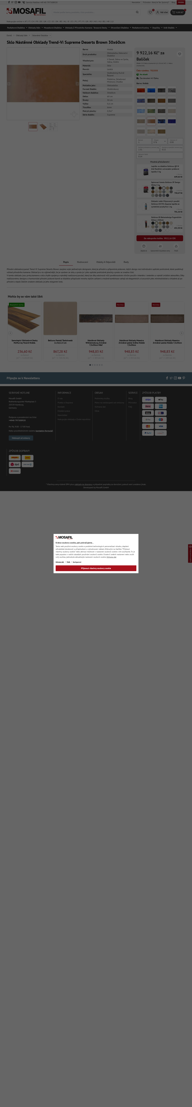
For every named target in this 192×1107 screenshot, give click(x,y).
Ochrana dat (111, 557)
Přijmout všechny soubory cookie (96, 568)
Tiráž (68, 562)
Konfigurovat (77, 562)
